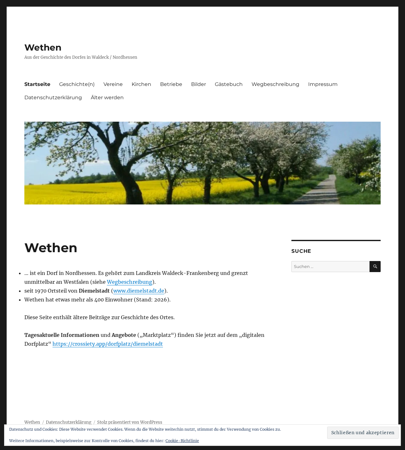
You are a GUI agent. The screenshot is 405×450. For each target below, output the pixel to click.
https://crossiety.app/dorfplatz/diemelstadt (108, 344)
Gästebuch (229, 84)
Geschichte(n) (77, 84)
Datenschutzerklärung (53, 97)
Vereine (113, 84)
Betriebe (171, 84)
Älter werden (107, 97)
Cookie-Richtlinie (182, 440)
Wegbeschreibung (275, 84)
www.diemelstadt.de (138, 291)
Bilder (198, 84)
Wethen (42, 47)
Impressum (323, 84)
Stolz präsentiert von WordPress (129, 422)
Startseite (37, 84)
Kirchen (141, 84)
